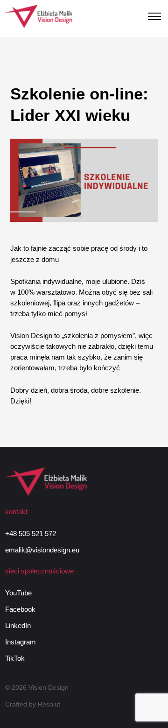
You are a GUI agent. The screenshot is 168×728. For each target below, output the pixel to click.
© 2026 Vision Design (37, 687)
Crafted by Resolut (32, 704)
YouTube (18, 593)
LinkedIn (18, 625)
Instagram (20, 642)
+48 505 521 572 (30, 533)
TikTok (15, 658)
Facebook (20, 609)
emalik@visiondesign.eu (42, 550)
